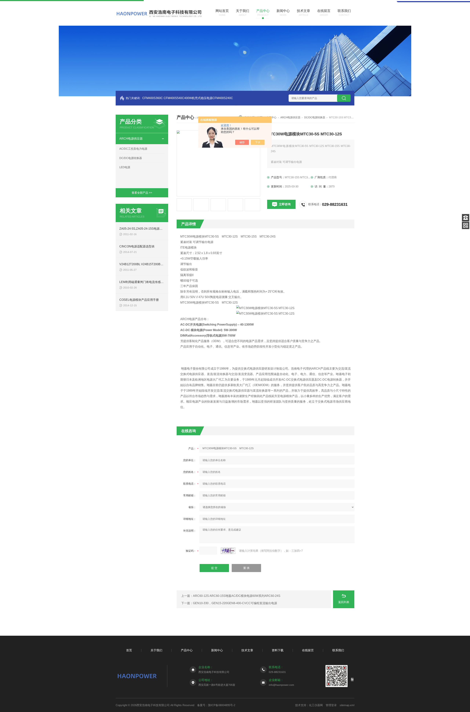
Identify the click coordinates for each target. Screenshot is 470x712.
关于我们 (156, 650)
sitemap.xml (347, 705)
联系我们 (338, 650)
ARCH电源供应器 (131, 138)
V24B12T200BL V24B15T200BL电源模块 (146, 264)
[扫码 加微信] (465, 225)
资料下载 (277, 650)
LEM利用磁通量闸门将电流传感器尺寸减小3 (148, 282)
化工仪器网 (316, 705)
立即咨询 (285, 204)
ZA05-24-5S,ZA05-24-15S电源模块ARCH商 (148, 228)
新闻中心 (217, 650)
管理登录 (331, 705)
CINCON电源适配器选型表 (137, 246)
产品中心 (187, 650)
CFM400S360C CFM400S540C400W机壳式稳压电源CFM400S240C (187, 98)
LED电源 (124, 167)
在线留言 (308, 650)
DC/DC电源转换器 (130, 158)
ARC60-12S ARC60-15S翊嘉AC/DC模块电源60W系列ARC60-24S (236, 595)
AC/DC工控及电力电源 (133, 148)
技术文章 (247, 650)
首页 (129, 650)
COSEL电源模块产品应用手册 (139, 299)
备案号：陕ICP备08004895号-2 (216, 705)
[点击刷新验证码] (228, 551)
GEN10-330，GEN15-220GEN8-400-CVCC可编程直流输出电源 (235, 603)
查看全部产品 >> (142, 192)
